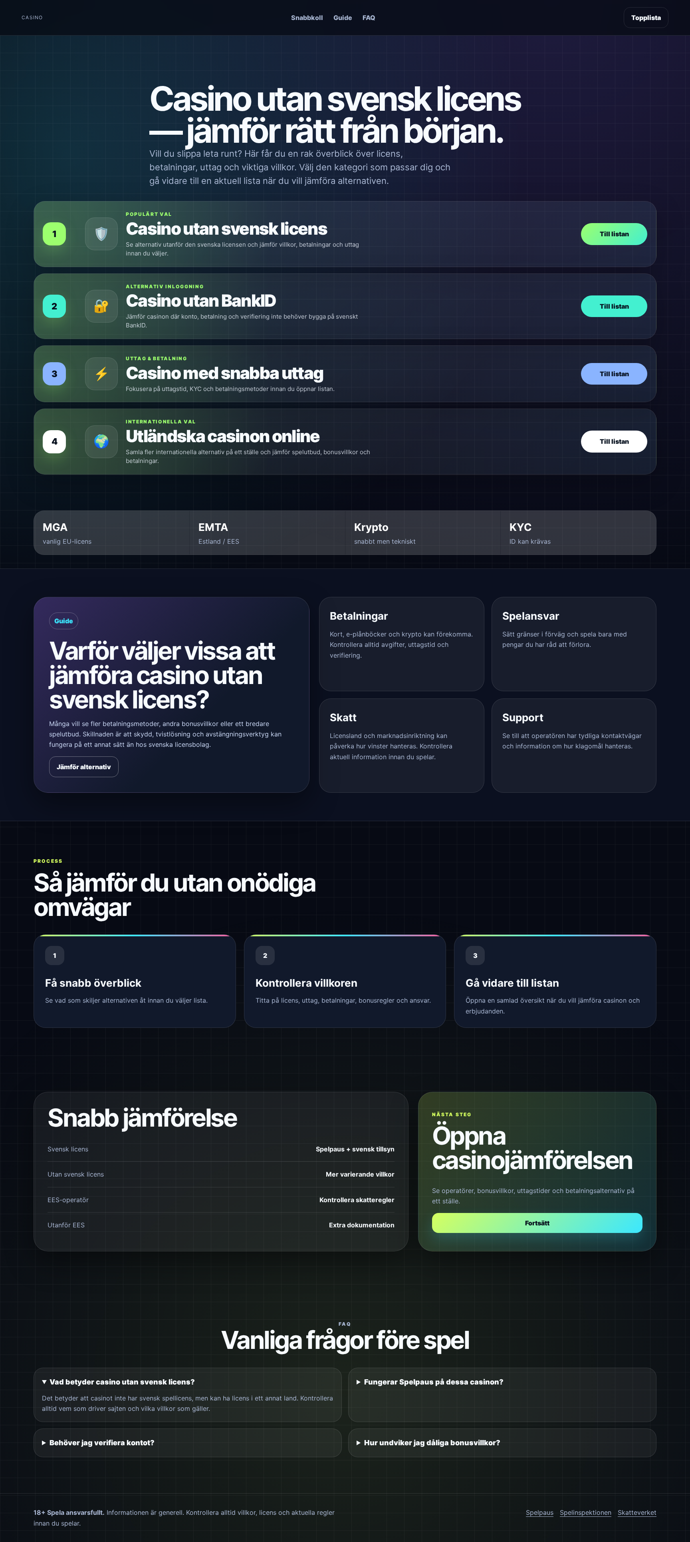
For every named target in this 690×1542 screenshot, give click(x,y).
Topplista (646, 18)
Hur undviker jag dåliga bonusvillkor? (432, 1442)
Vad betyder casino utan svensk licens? (122, 1382)
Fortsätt (537, 1223)
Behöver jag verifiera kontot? (102, 1442)
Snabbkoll (307, 18)
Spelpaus (539, 1512)
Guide (342, 18)
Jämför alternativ (84, 767)
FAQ (369, 18)
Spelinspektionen (585, 1512)
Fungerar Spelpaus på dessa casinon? (434, 1382)
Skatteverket (637, 1512)
